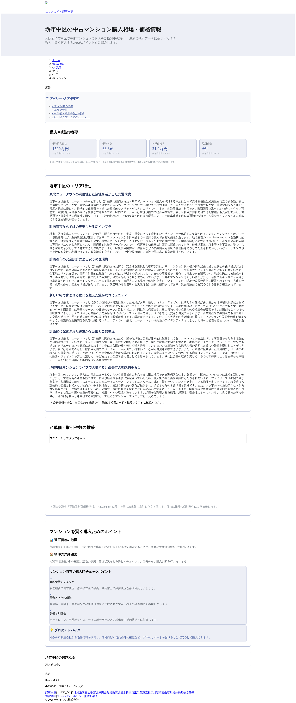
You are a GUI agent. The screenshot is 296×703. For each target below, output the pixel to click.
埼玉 (134, 692)
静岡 (191, 692)
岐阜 (186, 692)
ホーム (56, 60)
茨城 (117, 692)
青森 (85, 692)
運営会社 (50, 696)
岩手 (90, 692)
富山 (164, 692)
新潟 (159, 692)
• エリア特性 (60, 109)
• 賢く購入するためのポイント (71, 117)
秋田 (101, 692)
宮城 (95, 692)
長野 (180, 692)
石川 (169, 692)
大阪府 (57, 67)
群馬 (128, 692)
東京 (145, 692)
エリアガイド (53, 11)
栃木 (123, 692)
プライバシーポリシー (70, 696)
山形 (106, 692)
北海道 (78, 692)
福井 (175, 692)
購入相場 (58, 63)
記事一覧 (67, 11)
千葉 (139, 692)
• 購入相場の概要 (62, 106)
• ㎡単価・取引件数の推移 (68, 113)
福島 (112, 692)
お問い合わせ (93, 696)
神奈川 (152, 692)
